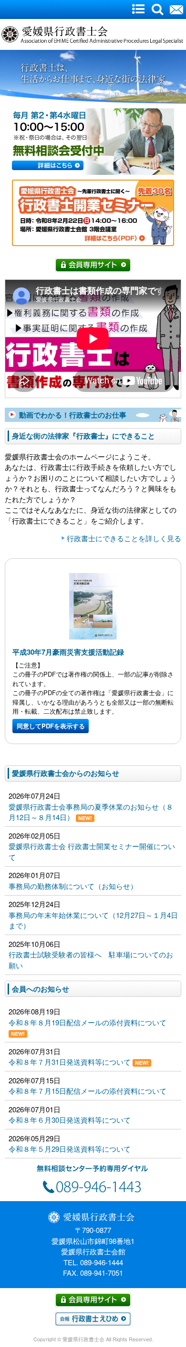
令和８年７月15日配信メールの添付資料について (91, 1091)
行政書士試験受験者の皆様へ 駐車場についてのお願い (91, 959)
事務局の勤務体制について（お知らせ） (73, 886)
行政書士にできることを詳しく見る (124, 538)
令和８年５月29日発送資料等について (70, 1149)
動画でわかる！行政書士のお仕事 (72, 415)
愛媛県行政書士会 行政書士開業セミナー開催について (92, 851)
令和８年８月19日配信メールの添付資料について (91, 1027)
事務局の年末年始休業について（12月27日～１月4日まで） (93, 920)
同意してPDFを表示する (51, 725)
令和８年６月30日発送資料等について (70, 1120)
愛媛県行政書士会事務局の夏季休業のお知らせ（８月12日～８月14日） (91, 812)
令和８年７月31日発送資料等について (79, 1062)
